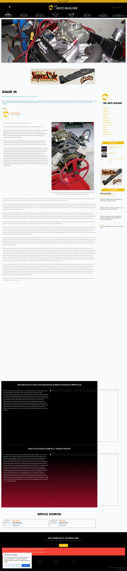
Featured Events (107, 134)
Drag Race (105, 114)
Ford (101, 214)
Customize (8, 565)
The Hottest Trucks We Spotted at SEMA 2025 (115, 147)
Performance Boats (108, 125)
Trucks (102, 206)
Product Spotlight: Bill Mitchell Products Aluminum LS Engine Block (111, 200)
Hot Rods (105, 109)
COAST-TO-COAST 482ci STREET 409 (116, 159)
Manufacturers (107, 132)
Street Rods (106, 107)
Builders (105, 129)
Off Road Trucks (107, 123)
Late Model (106, 111)
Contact (40, 561)
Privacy (56, 561)
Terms (72, 561)
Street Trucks (106, 120)
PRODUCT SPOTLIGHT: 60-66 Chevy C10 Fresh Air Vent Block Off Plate (111, 208)
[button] (9, 6)
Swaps (104, 127)
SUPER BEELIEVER (112, 153)
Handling (105, 116)
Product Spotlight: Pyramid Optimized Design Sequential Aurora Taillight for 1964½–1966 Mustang (110, 218)
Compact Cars (106, 118)
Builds (101, 224)
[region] (17, 560)
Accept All (25, 565)
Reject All (17, 565)
